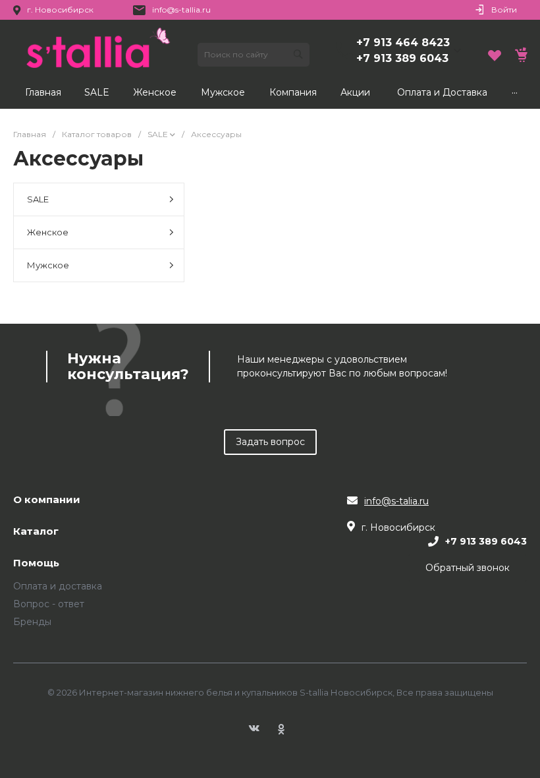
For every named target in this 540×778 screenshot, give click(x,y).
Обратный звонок (467, 568)
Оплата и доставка (57, 586)
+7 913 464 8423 (403, 42)
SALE (38, 199)
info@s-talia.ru (396, 501)
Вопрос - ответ (48, 604)
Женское (47, 232)
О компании (46, 500)
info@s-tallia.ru (181, 10)
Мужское (48, 265)
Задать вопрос (270, 442)
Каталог (36, 531)
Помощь (36, 563)
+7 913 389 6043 (402, 58)
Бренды (32, 622)
